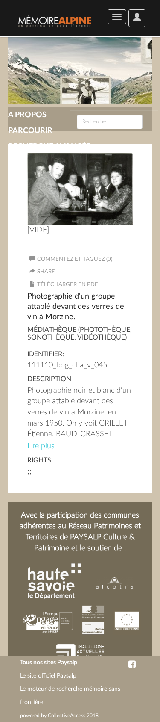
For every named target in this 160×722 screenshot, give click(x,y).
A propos (27, 115)
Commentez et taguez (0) (74, 259)
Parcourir (30, 131)
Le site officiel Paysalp (48, 676)
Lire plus (41, 446)
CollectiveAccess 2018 (73, 715)
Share (46, 272)
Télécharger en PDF (67, 284)
